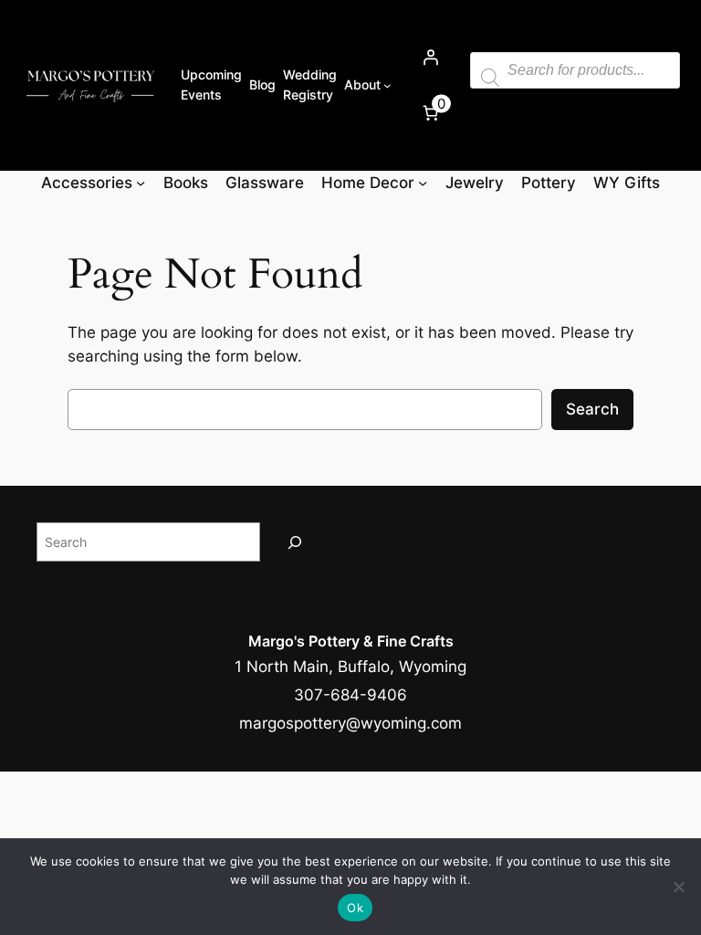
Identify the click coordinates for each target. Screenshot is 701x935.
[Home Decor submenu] (422, 182)
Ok (355, 907)
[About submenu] (387, 85)
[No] (678, 886)
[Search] (294, 542)
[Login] (431, 57)
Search (592, 409)
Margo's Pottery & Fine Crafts (351, 641)
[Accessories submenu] (140, 182)
